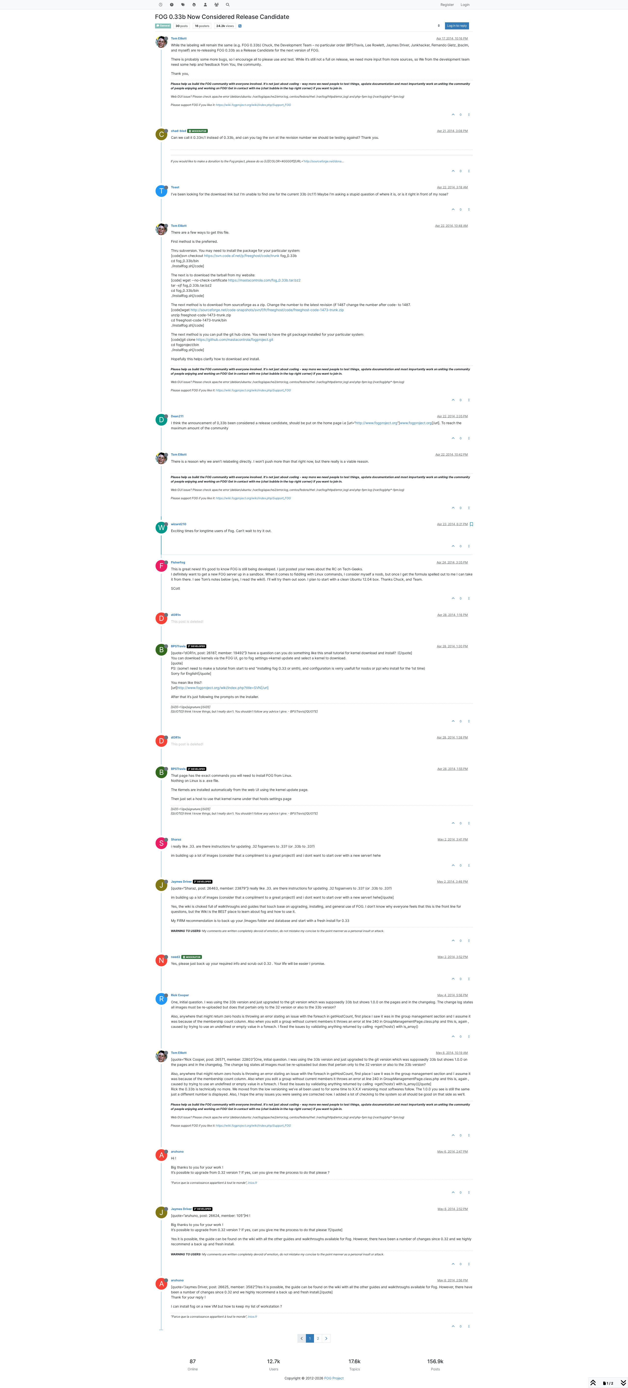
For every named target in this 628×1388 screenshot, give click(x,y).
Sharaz (176, 839)
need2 (175, 957)
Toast (175, 187)
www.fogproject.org (416, 423)
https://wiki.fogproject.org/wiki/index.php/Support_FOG (253, 105)
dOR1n (176, 615)
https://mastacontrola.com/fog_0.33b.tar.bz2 (264, 280)
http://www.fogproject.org (376, 423)
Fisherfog (178, 562)
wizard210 (178, 524)
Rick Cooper (180, 995)
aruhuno (177, 1151)
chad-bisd (178, 131)
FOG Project (334, 1378)
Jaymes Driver (181, 881)
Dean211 (177, 416)
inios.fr (252, 1182)
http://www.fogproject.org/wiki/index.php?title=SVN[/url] (223, 688)
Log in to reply (457, 25)
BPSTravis (178, 646)
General (164, 25)
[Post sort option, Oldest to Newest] (439, 25)
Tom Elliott (179, 38)
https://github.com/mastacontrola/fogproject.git (234, 339)
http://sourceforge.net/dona (322, 161)
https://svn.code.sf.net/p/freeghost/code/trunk (241, 256)
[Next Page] (326, 1338)
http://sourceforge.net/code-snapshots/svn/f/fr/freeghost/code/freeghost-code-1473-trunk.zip (267, 310)
